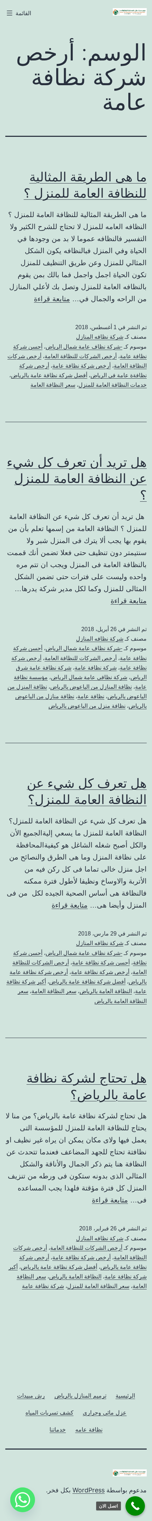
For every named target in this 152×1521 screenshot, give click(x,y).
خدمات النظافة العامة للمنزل (112, 385)
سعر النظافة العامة (52, 385)
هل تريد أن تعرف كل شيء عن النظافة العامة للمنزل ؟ (77, 478)
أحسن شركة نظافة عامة (101, 963)
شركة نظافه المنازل (99, 337)
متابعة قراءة (52, 299)
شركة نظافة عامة (96, 668)
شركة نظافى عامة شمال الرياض (89, 677)
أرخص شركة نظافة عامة (81, 366)
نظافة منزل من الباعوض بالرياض (86, 706)
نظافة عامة (90, 696)
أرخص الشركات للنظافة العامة (81, 356)
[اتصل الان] (135, 1506)
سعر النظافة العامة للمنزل (98, 1286)
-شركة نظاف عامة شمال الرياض (84, 347)
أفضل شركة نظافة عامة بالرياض (49, 375)
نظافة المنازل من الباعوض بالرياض (91, 687)
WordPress (88, 1490)
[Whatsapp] (22, 1499)
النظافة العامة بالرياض (106, 991)
